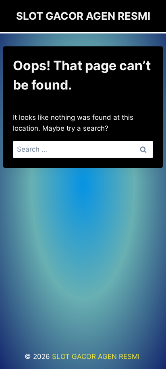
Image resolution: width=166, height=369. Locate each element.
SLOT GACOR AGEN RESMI (96, 356)
